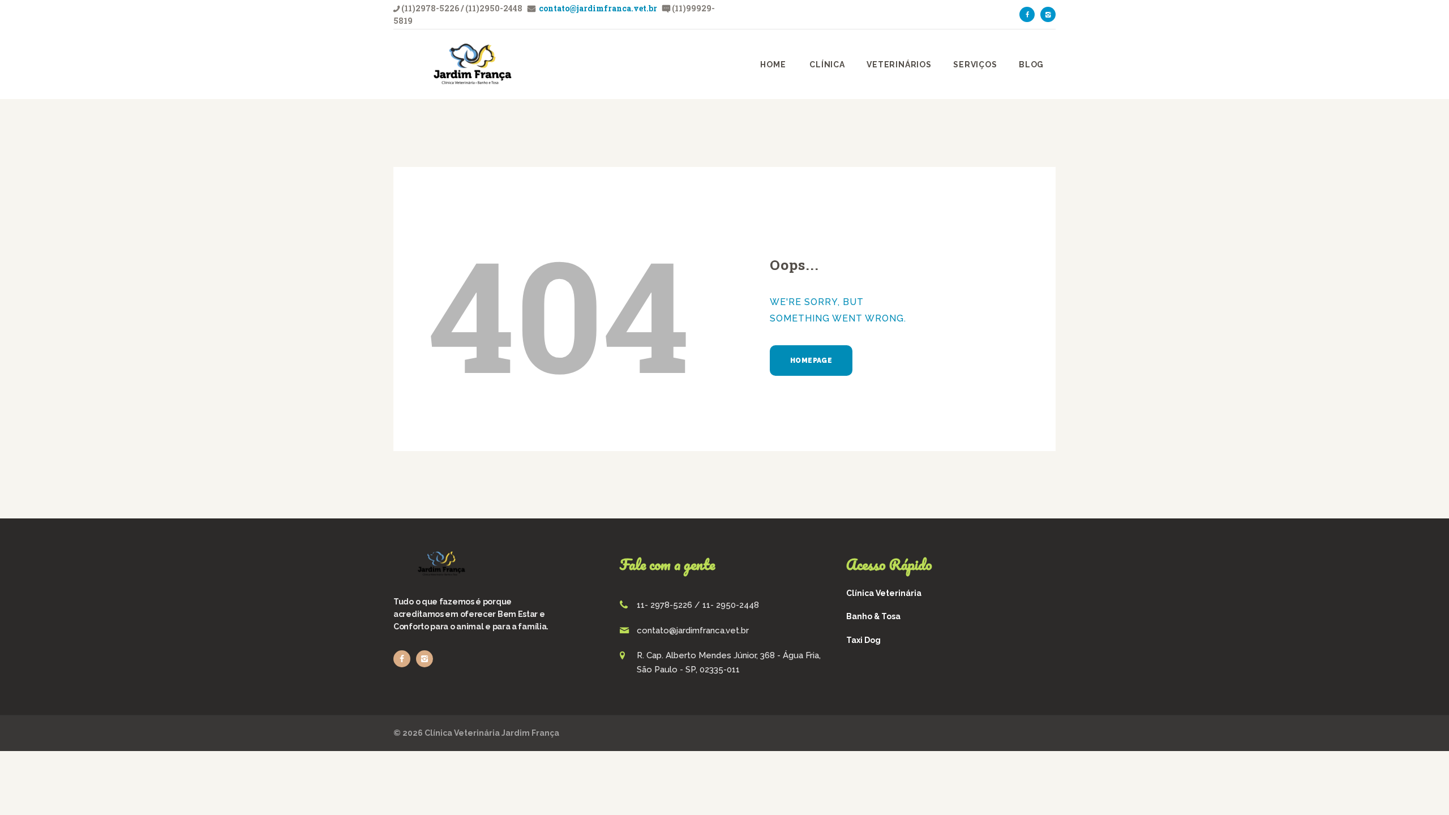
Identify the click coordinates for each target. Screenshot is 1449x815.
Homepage (811, 360)
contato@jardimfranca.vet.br (597, 8)
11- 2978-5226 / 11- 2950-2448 (698, 605)
